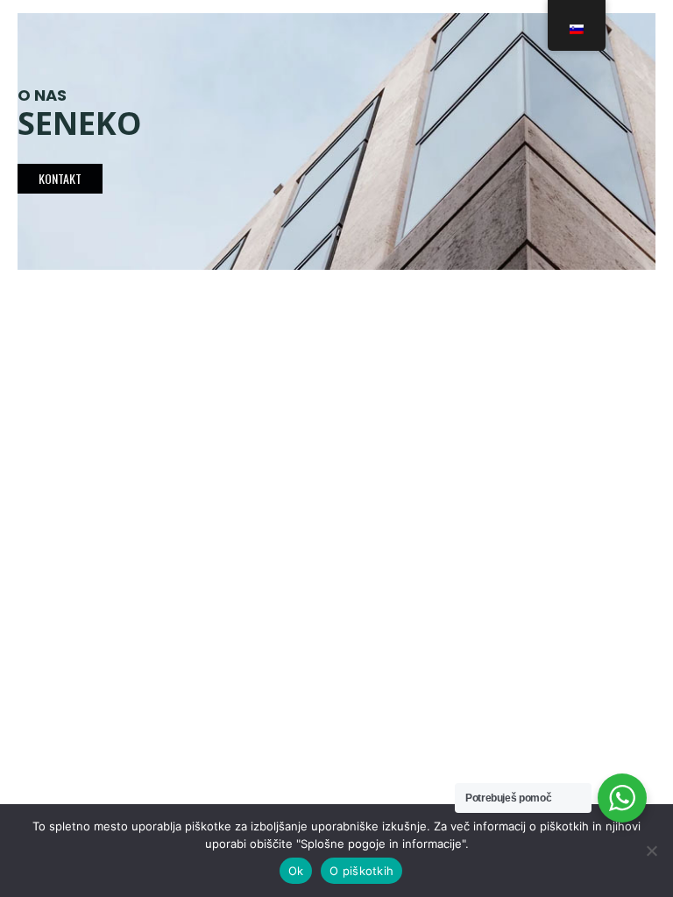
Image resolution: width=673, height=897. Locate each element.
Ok (296, 871)
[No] (651, 850)
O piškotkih (361, 871)
